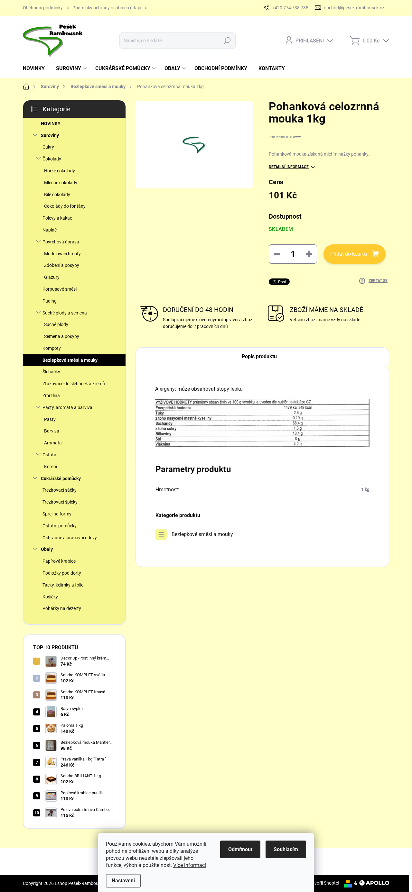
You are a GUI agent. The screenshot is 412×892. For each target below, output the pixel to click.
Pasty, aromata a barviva (67, 407)
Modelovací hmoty (62, 253)
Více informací (189, 865)
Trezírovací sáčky (59, 490)
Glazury (52, 277)
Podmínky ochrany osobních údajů (106, 7)
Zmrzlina (51, 395)
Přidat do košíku (348, 254)
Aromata (53, 442)
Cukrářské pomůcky (61, 478)
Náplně (49, 229)
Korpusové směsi (59, 289)
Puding (49, 301)
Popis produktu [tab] (259, 356)
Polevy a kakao (57, 218)
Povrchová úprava (60, 241)
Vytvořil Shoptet (324, 883)
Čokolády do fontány (65, 206)
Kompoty (51, 348)
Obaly (47, 549)
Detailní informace (289, 167)
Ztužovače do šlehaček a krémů (73, 383)
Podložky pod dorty (61, 573)
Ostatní (49, 454)
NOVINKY (51, 123)
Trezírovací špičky (60, 502)
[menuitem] (36, 68)
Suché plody (56, 324)
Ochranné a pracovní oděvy (69, 537)
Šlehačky (51, 371)
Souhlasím (286, 849)
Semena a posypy (61, 336)
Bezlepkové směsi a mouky (70, 360)
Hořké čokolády (59, 170)
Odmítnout (240, 849)
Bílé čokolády (57, 194)
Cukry (48, 147)
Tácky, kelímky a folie (62, 584)
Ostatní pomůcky (59, 525)
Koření (50, 466)
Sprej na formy (56, 513)
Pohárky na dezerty (61, 608)
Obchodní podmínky (43, 7)
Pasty (50, 419)
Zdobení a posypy (61, 265)
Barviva (51, 430)
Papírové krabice (59, 561)
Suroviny (50, 135)
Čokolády (51, 158)
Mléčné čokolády (60, 182)
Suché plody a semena (64, 312)
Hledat (227, 40)
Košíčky (50, 596)
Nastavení (123, 881)
